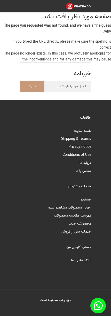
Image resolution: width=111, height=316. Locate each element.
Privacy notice (79, 147)
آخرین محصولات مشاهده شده (69, 208)
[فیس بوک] (98, 305)
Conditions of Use (76, 155)
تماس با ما (83, 171)
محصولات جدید (80, 224)
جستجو (86, 200)
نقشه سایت (82, 131)
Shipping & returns (76, 139)
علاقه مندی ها (81, 260)
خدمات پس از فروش (76, 232)
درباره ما (85, 163)
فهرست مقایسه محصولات (72, 216)
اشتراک (32, 86)
